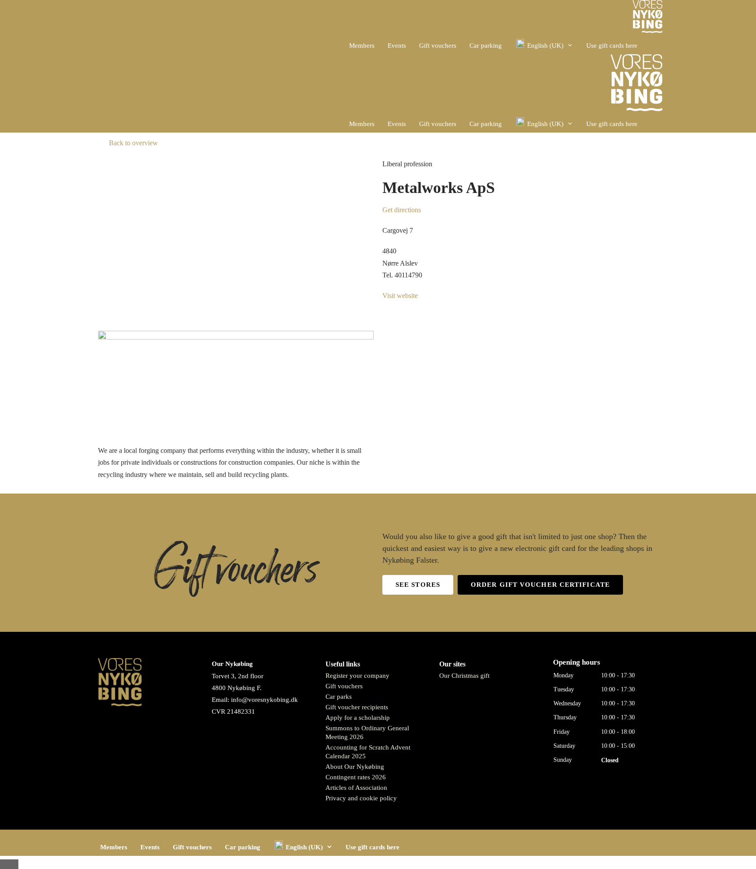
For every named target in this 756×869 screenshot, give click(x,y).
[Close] (9, 864)
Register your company (357, 675)
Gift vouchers (437, 45)
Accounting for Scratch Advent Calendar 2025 (368, 752)
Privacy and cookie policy (361, 798)
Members (361, 45)
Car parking (485, 45)
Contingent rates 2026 (356, 777)
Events (397, 45)
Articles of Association (356, 787)
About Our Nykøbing (355, 766)
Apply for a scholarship (358, 717)
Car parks (339, 696)
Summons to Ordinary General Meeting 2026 (367, 732)
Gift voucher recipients (357, 707)
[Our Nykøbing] (647, 18)
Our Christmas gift (464, 675)
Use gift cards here (611, 45)
